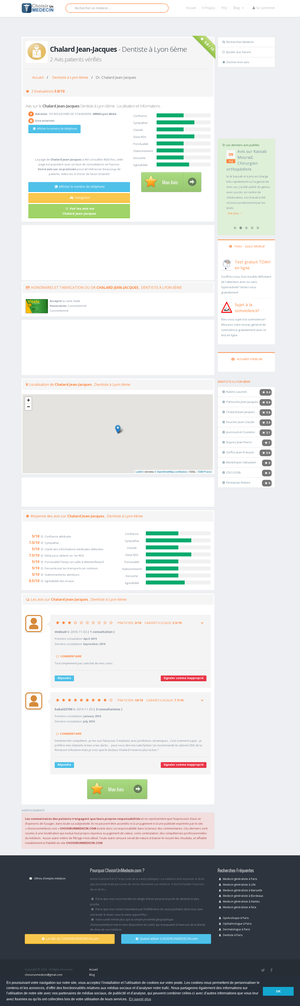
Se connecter (265, 8)
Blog (236, 8)
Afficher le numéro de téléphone (57, 128)
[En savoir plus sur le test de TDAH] (226, 264)
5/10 (35, 536)
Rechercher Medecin (240, 42)
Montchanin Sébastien (241, 462)
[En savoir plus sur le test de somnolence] (226, 307)
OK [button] (278, 991)
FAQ (224, 8)
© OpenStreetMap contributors (171, 471)
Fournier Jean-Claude (240, 422)
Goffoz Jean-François (240, 452)
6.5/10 (34, 580)
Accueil (191, 8)
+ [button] (28, 400)
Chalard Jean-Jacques (240, 412)
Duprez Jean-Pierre (239, 442)
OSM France (205, 471)
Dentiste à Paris (232, 935)
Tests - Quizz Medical (249, 246)
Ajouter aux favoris (238, 52)
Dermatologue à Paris (236, 929)
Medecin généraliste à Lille (239, 884)
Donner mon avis (237, 62)
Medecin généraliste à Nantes (241, 901)
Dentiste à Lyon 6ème (70, 77)
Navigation (82, 197)
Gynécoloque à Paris (235, 918)
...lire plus (233, 213)
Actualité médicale (249, 359)
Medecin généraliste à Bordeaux (242, 895)
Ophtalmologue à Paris (237, 923)
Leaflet (139, 471)
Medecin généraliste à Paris (239, 879)
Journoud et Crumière (240, 432)
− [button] (28, 406)
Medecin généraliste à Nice (239, 907)
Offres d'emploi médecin (49, 878)
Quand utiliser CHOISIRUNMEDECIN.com (169, 938)
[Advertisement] (148, 28)
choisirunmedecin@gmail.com (43, 974)
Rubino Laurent (236, 392)
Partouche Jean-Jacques (242, 402)
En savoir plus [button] (140, 999)
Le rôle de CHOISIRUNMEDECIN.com (72, 938)
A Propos (208, 8)
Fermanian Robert (238, 482)
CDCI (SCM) (233, 472)
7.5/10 (34, 542)
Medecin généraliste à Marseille (242, 890)
